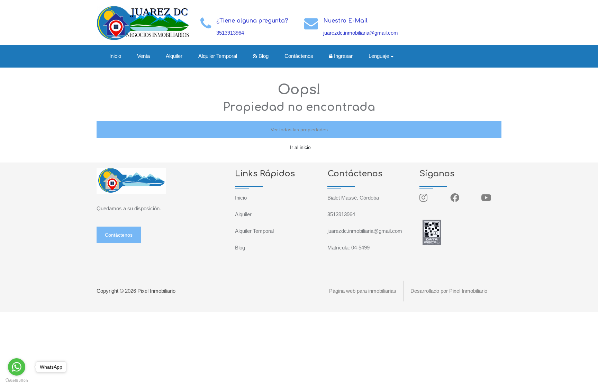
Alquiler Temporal (217, 56)
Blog (263, 56)
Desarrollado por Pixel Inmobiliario (448, 291)
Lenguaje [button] (379, 56)
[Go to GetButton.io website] (17, 380)
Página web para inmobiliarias (362, 291)
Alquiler (174, 56)
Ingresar (343, 56)
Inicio (115, 56)
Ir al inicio (300, 147)
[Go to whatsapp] (16, 367)
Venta (143, 56)
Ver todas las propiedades (299, 129)
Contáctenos (298, 56)
